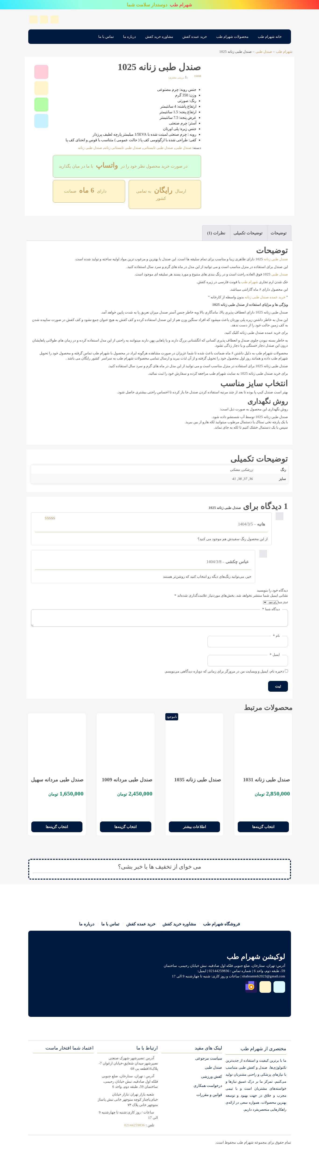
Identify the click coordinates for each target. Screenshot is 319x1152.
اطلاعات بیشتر (194, 827)
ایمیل (275, 654)
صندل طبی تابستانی (158, 148)
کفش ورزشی (211, 1076)
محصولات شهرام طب (232, 37)
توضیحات (279, 233)
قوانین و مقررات (209, 1095)
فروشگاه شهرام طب (221, 924)
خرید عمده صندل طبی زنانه (265, 297)
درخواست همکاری (208, 1086)
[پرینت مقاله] (41, 72)
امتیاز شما (283, 602)
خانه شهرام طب (270, 37)
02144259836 (134, 1125)
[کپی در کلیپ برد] (41, 88)
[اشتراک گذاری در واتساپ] (41, 105)
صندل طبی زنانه (90, 148)
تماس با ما (106, 37)
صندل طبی (263, 51)
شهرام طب (284, 51)
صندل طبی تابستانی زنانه (122, 148)
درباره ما (129, 37)
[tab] (278, 233)
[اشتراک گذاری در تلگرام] (41, 121)
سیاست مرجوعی (208, 1058)
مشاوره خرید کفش (159, 37)
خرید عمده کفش (194, 37)
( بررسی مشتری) (178, 77)
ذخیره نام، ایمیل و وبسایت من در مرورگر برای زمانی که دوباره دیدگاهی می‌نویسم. (224, 671)
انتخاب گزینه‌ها (263, 827)
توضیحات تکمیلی (248, 233)
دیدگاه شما (271, 609)
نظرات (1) (216, 233)
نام (276, 636)
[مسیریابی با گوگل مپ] (265, 987)
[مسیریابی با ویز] (279, 987)
